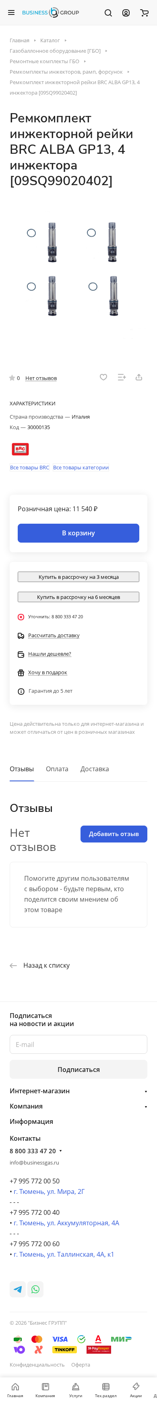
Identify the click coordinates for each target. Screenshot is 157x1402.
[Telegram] (18, 1289)
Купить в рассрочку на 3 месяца (79, 576)
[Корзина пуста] (144, 12)
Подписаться (79, 1069)
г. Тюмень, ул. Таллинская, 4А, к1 (64, 1254)
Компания (26, 1106)
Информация (31, 1121)
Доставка (95, 768)
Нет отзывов (41, 378)
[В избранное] (103, 377)
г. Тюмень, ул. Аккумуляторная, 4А (66, 1222)
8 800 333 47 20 (33, 1150)
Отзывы (22, 768)
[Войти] (126, 12)
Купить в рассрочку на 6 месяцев (78, 597)
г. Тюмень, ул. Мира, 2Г (49, 1191)
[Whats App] (35, 1289)
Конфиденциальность (37, 1364)
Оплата (57, 768)
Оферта (80, 1364)
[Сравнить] (122, 377)
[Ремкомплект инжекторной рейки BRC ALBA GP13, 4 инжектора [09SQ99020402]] (78, 274)
